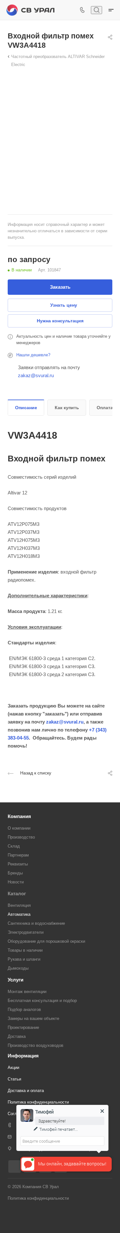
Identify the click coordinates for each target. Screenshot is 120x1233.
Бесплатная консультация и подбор (42, 1000)
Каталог (17, 893)
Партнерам (18, 855)
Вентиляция (19, 905)
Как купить (67, 407)
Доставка (17, 1036)
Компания (19, 816)
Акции (13, 1067)
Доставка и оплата (26, 1090)
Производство (21, 837)
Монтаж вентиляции (27, 991)
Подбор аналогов (24, 1009)
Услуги (15, 979)
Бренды (15, 873)
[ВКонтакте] (14, 1166)
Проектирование (23, 1027)
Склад (14, 846)
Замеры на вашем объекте (33, 1018)
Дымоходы (18, 968)
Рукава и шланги (24, 959)
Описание (26, 407)
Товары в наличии (25, 950)
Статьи (14, 1079)
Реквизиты (18, 864)
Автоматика (19, 914)
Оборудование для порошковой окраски (46, 941)
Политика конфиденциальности (38, 1102)
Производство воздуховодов (35, 1045)
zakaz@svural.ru (36, 375)
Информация (23, 1055)
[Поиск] (96, 10)
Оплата (105, 407)
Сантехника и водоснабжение (36, 923)
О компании (19, 828)
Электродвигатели (26, 932)
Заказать (60, 287)
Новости (16, 882)
